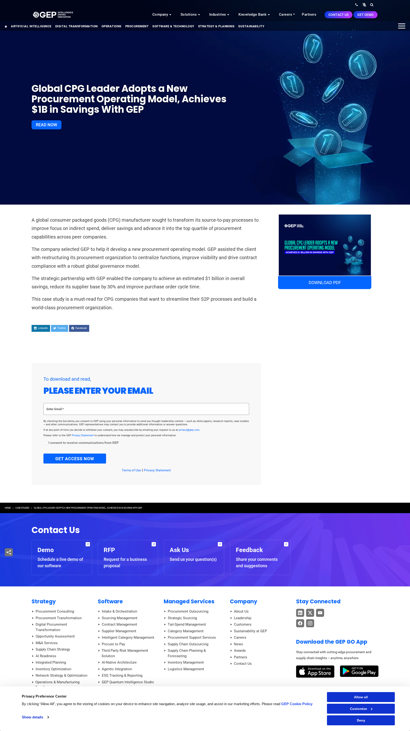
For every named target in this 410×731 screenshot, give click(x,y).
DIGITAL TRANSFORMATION (76, 26)
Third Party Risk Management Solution (125, 653)
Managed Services (189, 601)
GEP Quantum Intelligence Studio (128, 682)
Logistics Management (186, 669)
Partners (309, 14)
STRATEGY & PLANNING (216, 26)
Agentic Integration (117, 669)
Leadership (242, 618)
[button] (364, 5)
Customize (358, 709)
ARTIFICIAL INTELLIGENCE (31, 26)
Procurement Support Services (192, 637)
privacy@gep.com (189, 429)
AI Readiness (46, 656)
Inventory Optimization (53, 669)
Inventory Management (186, 662)
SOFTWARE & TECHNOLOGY (173, 26)
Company (160, 14)
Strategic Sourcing (182, 618)
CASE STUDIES (22, 508)
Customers (243, 624)
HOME (8, 508)
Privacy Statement (83, 435)
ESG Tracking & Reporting (122, 675)
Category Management (186, 631)
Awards (240, 650)
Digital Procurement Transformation (51, 627)
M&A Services (47, 643)
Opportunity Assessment (55, 636)
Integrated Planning (51, 662)
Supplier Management (119, 631)
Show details (32, 717)
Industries (218, 14)
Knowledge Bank (253, 14)
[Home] (53, 14)
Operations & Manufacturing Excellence (57, 685)
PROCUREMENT (137, 26)
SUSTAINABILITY (251, 26)
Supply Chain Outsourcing (188, 644)
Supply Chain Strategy (53, 649)
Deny (361, 720)
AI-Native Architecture (119, 662)
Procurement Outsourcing (188, 611)
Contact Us (338, 15)
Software (110, 601)
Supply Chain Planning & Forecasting (187, 653)
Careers (285, 14)
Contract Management (119, 624)
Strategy (44, 601)
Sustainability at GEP (250, 631)
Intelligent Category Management (128, 637)
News (238, 644)
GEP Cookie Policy (296, 704)
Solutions (189, 14)
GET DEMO (365, 15)
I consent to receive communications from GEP (83, 443)
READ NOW (46, 124)
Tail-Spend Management (187, 624)
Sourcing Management (119, 618)
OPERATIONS (111, 26)
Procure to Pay (113, 644)
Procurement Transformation (59, 618)
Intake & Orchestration (119, 611)
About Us (241, 611)
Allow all (361, 697)
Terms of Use (131, 470)
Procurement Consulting (55, 611)
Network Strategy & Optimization (61, 675)
